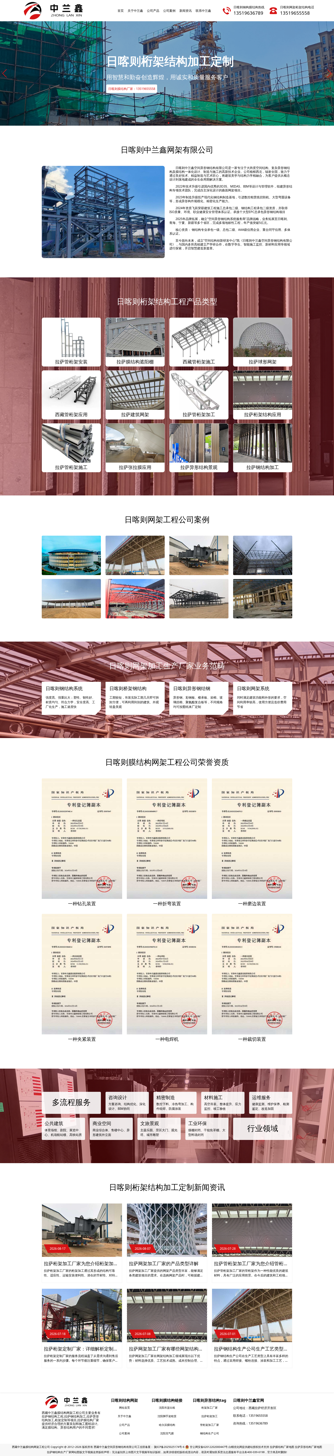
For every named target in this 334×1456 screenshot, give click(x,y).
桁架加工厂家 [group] (209, 1407)
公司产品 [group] (124, 1425)
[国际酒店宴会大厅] (262, 598)
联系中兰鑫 (203, 11)
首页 (121, 11)
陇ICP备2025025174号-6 (169, 1447)
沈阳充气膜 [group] (167, 1433)
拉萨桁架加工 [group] (209, 1416)
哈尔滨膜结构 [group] (167, 1425)
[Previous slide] (4, 73)
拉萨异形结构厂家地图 (308, 1447)
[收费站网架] (135, 555)
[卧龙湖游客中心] (198, 598)
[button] (165, 123)
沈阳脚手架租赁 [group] (167, 1416)
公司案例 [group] (124, 1433)
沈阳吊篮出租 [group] (167, 1407)
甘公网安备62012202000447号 (208, 1447)
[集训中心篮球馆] (262, 555)
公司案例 (169, 11)
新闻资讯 (185, 11)
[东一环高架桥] (198, 555)
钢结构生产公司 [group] (209, 1433)
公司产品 (153, 11)
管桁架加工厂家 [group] (209, 1425)
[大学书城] (71, 555)
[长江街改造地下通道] (135, 598)
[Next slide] (329, 73)
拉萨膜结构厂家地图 (282, 1447)
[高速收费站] (71, 598)
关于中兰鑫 (135, 11)
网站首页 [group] (124, 1407)
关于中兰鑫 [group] (124, 1416)
